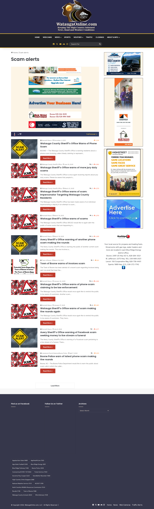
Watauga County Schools (22, 495)
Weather (78, 37)
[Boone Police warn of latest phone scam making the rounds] (24, 359)
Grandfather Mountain (41, 476)
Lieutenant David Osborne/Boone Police (54, 353)
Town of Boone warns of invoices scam (62, 263)
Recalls (16, 491)
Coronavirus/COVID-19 (21, 472)
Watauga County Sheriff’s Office (52, 164)
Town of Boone (46, 260)
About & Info (112, 37)
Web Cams (47, 37)
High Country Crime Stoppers (23, 479)
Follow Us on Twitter (54, 404)
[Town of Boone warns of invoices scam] (24, 266)
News (57, 37)
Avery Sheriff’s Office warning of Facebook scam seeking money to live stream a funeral (68, 334)
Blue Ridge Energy (38, 464)
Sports (67, 37)
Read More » (48, 158)
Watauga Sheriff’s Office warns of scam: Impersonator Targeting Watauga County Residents (64, 194)
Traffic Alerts (137, 505)
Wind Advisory (41, 495)
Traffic (89, 37)
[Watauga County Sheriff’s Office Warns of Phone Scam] (24, 149)
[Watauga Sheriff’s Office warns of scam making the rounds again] (24, 311)
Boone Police (38, 468)
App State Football (20, 464)
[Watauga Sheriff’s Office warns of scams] (24, 221)
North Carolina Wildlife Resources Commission (28, 487)
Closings (100, 37)
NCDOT (39, 483)
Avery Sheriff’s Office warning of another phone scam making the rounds (67, 241)
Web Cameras (124, 505)
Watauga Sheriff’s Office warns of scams (64, 218)
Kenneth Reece (47, 140)
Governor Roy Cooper (21, 476)
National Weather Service (22, 483)
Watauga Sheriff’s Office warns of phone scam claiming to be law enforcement (67, 286)
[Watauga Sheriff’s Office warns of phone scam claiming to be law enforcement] (24, 287)
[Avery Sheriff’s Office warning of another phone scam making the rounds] (24, 245)
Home (37, 37)
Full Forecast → (91, 134)
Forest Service (40, 472)
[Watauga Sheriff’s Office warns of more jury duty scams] (24, 170)
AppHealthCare (37, 460)
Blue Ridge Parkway (20, 468)
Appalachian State (20, 460)
